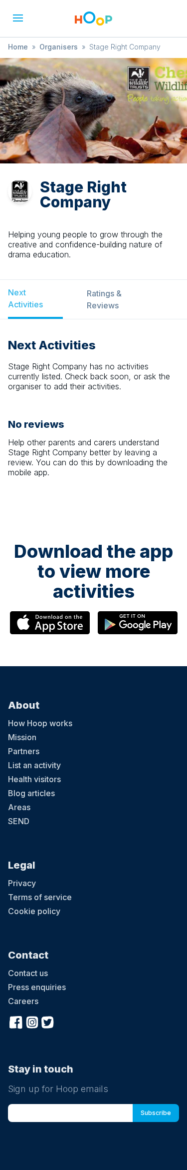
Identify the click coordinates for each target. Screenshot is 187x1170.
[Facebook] (16, 1021)
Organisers (58, 46)
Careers (23, 1001)
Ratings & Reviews (104, 299)
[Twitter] (48, 1021)
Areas (19, 807)
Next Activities (25, 298)
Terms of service (40, 897)
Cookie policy (34, 911)
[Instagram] (32, 1021)
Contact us (28, 973)
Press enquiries (37, 987)
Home (18, 46)
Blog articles (31, 793)
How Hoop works (40, 723)
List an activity (34, 765)
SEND (18, 821)
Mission (22, 737)
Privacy (22, 883)
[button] (18, 18)
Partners (23, 751)
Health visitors (34, 779)
